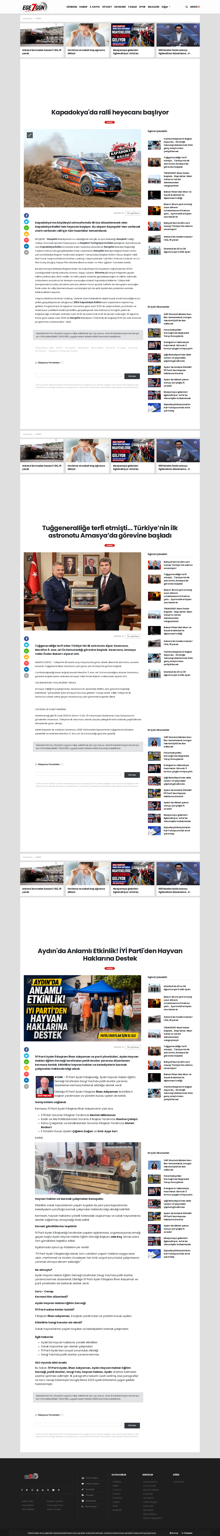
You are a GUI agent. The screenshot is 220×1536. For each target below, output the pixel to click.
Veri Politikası (28, 1509)
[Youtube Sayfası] (39, 1490)
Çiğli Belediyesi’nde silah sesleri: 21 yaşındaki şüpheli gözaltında (177, 357)
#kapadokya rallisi (44, 347)
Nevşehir (52, 239)
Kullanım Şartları (55, 1501)
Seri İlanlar (148, 1510)
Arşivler (89, 1495)
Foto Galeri (91, 1478)
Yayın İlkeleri (28, 1505)
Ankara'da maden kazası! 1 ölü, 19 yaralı (178, 238)
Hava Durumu (150, 1481)
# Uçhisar (133, 347)
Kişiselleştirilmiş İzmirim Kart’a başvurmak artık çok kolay (177, 407)
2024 (76, 302)
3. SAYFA (95, 7)
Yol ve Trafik (149, 1485)
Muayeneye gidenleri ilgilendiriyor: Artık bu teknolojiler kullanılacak (177, 395)
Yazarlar (89, 1489)
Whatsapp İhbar (55, 1505)
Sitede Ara (179, 1481)
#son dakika (97, 347)
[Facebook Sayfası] (23, 1490)
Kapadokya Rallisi (51, 246)
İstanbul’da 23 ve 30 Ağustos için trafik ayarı (177, 250)
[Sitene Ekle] (60, 1490)
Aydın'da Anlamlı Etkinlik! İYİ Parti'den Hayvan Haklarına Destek (178, 370)
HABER (83, 7)
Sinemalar (148, 1506)
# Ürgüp (121, 347)
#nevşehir (70, 347)
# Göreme (40, 350)
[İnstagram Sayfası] (33, 1490)
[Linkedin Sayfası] (44, 1490)
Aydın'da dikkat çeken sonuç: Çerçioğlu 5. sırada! (176, 382)
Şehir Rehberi (149, 1514)
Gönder (132, 376)
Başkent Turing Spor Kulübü (97, 243)
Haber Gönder (54, 1509)
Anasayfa (27, 18)
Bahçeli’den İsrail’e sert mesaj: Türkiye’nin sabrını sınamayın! (178, 226)
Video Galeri (92, 1483)
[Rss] (49, 1490)
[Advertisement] (210, 60)
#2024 (59, 347)
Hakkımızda (27, 1501)
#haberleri (83, 347)
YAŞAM (132, 7)
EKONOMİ (120, 7)
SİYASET (107, 7)
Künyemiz (90, 1500)
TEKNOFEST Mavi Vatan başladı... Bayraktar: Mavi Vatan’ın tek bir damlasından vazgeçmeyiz (178, 179)
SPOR (142, 7)
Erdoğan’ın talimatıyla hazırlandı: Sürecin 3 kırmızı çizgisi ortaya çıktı (178, 345)
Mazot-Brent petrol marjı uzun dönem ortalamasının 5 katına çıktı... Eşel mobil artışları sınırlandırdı (178, 210)
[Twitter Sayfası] (28, 1490)
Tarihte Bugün (150, 1501)
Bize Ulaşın (91, 1506)
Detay (174, 1533)
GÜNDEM (71, 7)
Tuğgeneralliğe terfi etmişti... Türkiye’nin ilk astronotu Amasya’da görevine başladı (176, 162)
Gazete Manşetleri (152, 1518)
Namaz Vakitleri (151, 1489)
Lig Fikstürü (148, 1497)
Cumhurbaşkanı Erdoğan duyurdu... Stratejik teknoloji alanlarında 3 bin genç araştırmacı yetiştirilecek (178, 145)
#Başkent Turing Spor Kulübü (63, 350)
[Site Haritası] (54, 1490)
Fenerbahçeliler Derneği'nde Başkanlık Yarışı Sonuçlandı (176, 333)
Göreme (100, 272)
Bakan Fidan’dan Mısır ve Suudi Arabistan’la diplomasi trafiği (178, 195)
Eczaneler (148, 1493)
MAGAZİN (153, 7)
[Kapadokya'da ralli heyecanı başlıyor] (82, 167)
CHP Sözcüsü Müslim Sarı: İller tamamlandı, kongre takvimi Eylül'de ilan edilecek (178, 319)
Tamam (187, 1533)
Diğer (165, 7)
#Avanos (110, 347)
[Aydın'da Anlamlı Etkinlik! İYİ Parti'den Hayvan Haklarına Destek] (82, 1008)
